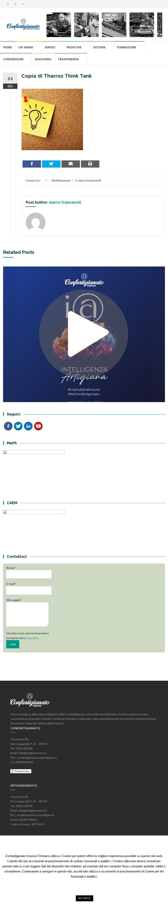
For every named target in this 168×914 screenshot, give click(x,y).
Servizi (50, 47)
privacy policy (31, 638)
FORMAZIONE (126, 47)
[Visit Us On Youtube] (38, 425)
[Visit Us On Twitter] (18, 425)
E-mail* (11, 583)
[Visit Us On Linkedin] (28, 425)
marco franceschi (90, 180)
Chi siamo (25, 47)
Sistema (99, 47)
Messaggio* (14, 600)
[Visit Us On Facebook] (8, 425)
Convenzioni (13, 59)
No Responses (61, 180)
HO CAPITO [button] (84, 898)
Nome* (10, 567)
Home (7, 47)
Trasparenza (68, 59)
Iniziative (74, 47)
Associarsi (43, 59)
